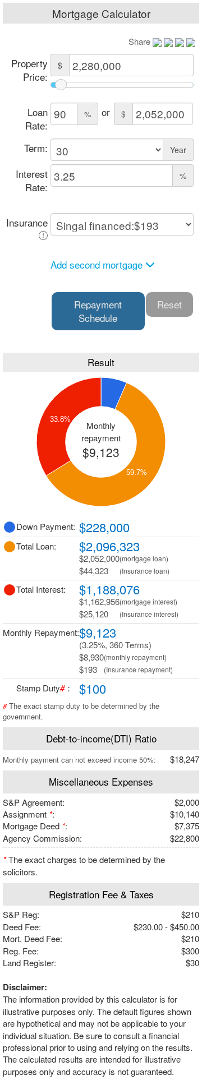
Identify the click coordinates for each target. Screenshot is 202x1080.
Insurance (27, 222)
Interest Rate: (32, 180)
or (106, 112)
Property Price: (29, 70)
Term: (36, 148)
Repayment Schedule (98, 311)
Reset (169, 304)
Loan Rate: (36, 118)
